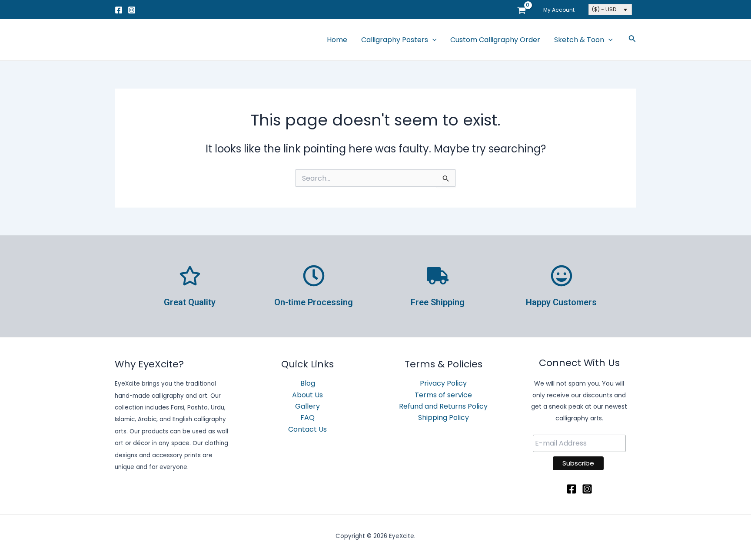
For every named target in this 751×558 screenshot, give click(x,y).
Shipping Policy (443, 418)
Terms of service (443, 395)
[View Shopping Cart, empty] (521, 9)
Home (337, 40)
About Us (307, 395)
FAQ (307, 418)
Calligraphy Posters (394, 40)
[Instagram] (132, 10)
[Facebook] (119, 10)
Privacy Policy (443, 383)
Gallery (307, 406)
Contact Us (307, 429)
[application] (432, 40)
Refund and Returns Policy (443, 406)
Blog (307, 383)
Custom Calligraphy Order (495, 40)
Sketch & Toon (579, 40)
